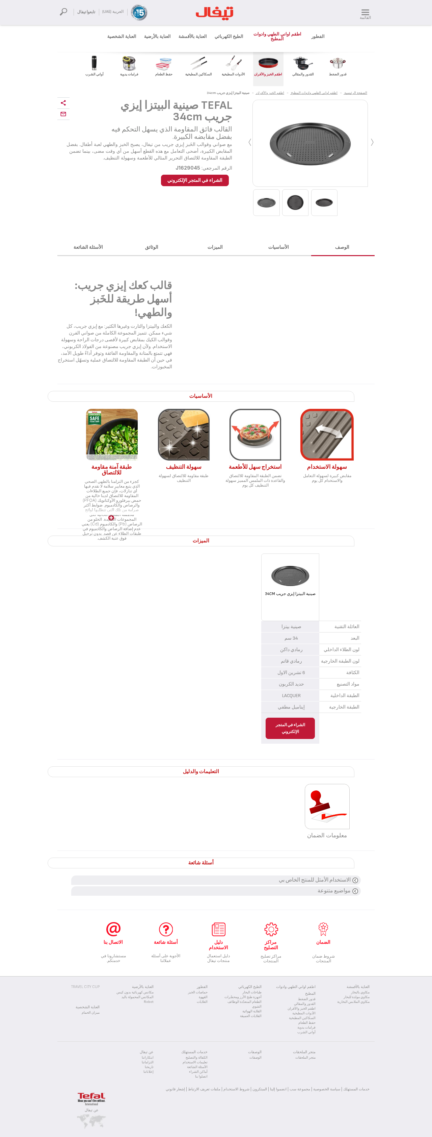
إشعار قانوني (175, 1089)
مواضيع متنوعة (334, 891)
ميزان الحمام (91, 1013)
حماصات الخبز (198, 992)
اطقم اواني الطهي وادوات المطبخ (277, 36)
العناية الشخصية (121, 36)
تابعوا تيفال (86, 12)
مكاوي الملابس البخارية (353, 1002)
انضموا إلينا (278, 1089)
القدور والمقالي (305, 1004)
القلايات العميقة (251, 1016)
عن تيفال (92, 1110)
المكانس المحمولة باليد (138, 997)
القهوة (203, 997)
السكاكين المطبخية (302, 1018)
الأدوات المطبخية (304, 1013)
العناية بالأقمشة (193, 36)
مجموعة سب (300, 1089)
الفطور (318, 36)
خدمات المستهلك (356, 1089)
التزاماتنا (148, 1062)
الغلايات (202, 1002)
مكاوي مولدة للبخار (357, 997)
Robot (149, 1002)
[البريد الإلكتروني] (63, 114)
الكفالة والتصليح (197, 1058)
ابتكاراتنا (148, 1058)
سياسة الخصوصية (326, 1089)
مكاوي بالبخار (360, 992)
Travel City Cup (85, 987)
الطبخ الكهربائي (229, 36)
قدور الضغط (307, 999)
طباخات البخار (252, 992)
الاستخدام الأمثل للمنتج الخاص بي (315, 880)
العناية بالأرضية (157, 36)
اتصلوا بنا (201, 1076)
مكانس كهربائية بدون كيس (135, 992)
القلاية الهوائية (252, 1011)
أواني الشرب (306, 1032)
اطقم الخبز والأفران (302, 1009)
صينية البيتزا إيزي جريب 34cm (290, 593)
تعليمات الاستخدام (195, 1062)
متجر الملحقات (305, 1058)
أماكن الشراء (198, 1072)
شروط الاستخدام (236, 1089)
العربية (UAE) (113, 11)
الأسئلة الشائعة (197, 1067)
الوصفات (255, 1058)
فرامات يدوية (306, 1027)
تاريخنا (149, 1067)
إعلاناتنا (148, 1072)
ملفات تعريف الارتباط (204, 1089)
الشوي (257, 1007)
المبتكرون (259, 1089)
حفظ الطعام (307, 1023)
